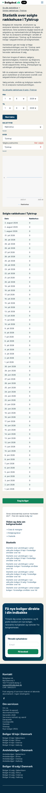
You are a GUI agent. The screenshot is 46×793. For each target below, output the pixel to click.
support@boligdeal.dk (12, 685)
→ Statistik (10, 536)
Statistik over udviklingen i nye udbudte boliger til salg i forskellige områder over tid (21, 582)
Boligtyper (8, 123)
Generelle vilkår (9, 715)
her (31, 516)
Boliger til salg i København (14, 770)
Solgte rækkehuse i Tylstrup (15, 11)
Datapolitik (7, 719)
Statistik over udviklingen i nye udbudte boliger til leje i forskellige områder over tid (21, 558)
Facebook (4, 698)
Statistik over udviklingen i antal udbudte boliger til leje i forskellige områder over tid (21, 550)
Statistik (6, 724)
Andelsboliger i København (14, 754)
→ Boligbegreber (13, 533)
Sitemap (6, 726)
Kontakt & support (10, 710)
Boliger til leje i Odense (12, 742)
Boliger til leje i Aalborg (12, 745)
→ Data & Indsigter (14, 529)
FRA (4, 95)
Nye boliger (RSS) (10, 729)
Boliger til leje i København (14, 738)
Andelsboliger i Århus (12, 756)
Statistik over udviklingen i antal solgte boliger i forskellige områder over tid (22, 589)
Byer (5, 135)
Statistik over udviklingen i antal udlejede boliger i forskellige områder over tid (22, 566)
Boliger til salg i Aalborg (13, 777)
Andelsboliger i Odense (12, 759)
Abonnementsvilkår (11, 712)
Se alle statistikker (10, 8)
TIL (4, 104)
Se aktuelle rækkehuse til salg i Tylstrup (20, 90)
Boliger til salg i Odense (13, 775)
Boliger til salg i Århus (12, 772)
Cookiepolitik (8, 722)
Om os (5, 708)
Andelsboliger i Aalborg (12, 761)
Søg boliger (23, 500)
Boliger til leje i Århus (11, 740)
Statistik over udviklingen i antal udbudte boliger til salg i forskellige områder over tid (21, 574)
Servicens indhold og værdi (14, 717)
